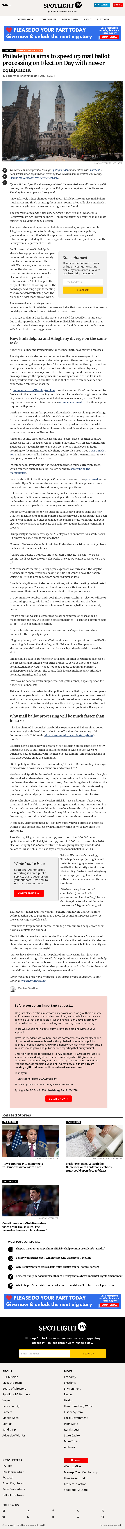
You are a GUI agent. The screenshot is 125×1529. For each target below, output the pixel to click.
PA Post (7, 1466)
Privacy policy (117, 1525)
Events (68, 1394)
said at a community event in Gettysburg (68, 735)
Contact (7, 1424)
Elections (9, 50)
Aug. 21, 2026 (10, 1181)
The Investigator (13, 1471)
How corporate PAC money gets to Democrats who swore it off (22, 1165)
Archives (69, 1447)
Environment (72, 1388)
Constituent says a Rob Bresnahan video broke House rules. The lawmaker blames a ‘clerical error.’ (24, 1227)
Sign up (88, 1353)
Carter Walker (28, 988)
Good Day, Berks (13, 1483)
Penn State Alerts (13, 1489)
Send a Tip (9, 1429)
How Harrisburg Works (78, 1406)
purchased (91, 479)
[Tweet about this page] (4, 182)
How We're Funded (76, 1478)
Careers (7, 1412)
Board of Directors (14, 1388)
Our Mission (10, 1377)
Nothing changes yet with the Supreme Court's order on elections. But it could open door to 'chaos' (89, 1167)
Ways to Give (72, 1466)
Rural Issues (72, 1429)
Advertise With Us (14, 1435)
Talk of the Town (13, 1495)
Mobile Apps (10, 1418)
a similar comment (70, 402)
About (87, 19)
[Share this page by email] (4, 170)
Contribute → (29, 893)
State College (48, 19)
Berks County (70, 19)
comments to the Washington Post (34, 390)
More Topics (72, 1441)
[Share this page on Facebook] (4, 176)
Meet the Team (12, 1382)
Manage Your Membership (81, 1472)
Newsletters (12, 1460)
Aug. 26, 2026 (10, 1122)
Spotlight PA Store (76, 1490)
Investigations (25, 19)
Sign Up (83, 290)
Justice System (73, 1412)
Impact (7, 1400)
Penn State (71, 1424)
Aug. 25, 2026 (74, 1122)
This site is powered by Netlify (32, 1525)
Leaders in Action (75, 1484)
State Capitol (72, 1435)
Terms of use (105, 1525)
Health (68, 1400)
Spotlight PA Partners (16, 1394)
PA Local (7, 1477)
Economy (70, 1377)
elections (103, 19)
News (68, 1371)
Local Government (76, 1418)
